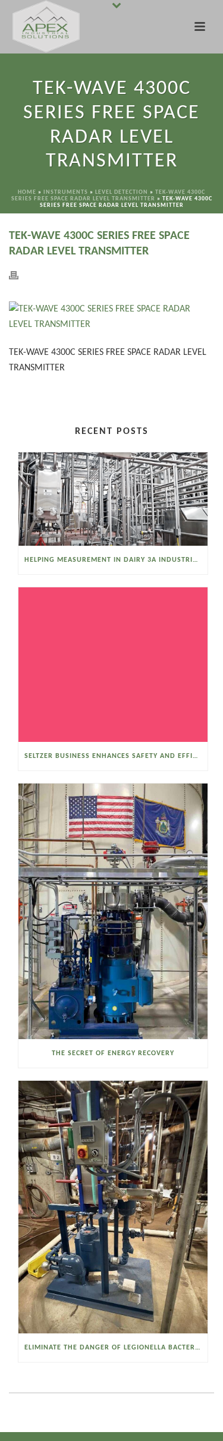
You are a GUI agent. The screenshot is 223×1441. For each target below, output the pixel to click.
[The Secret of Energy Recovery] (113, 912)
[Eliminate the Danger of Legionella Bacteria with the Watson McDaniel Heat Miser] (113, 1207)
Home (27, 192)
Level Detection (121, 192)
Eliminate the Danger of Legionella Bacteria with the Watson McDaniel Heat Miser (116, 1347)
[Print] (19, 276)
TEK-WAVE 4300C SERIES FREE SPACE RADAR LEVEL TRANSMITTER (108, 195)
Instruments (65, 192)
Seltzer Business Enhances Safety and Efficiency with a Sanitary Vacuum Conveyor (116, 756)
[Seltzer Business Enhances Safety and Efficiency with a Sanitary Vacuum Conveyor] (113, 664)
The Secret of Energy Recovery (113, 1053)
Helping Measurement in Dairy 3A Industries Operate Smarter (116, 560)
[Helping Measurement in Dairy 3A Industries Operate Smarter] (113, 499)
